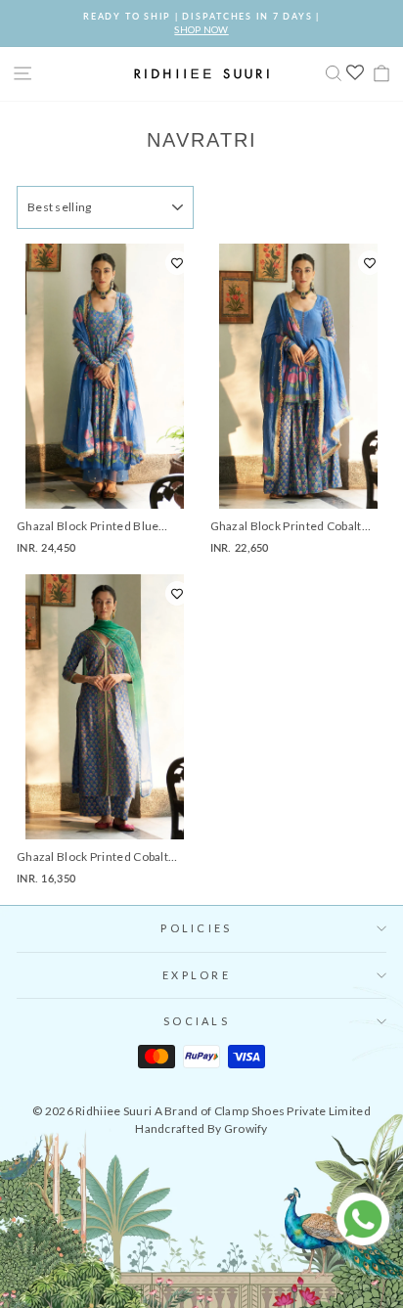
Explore (196, 975)
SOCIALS (196, 1021)
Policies (196, 928)
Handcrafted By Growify (201, 1128)
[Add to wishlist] (177, 262)
